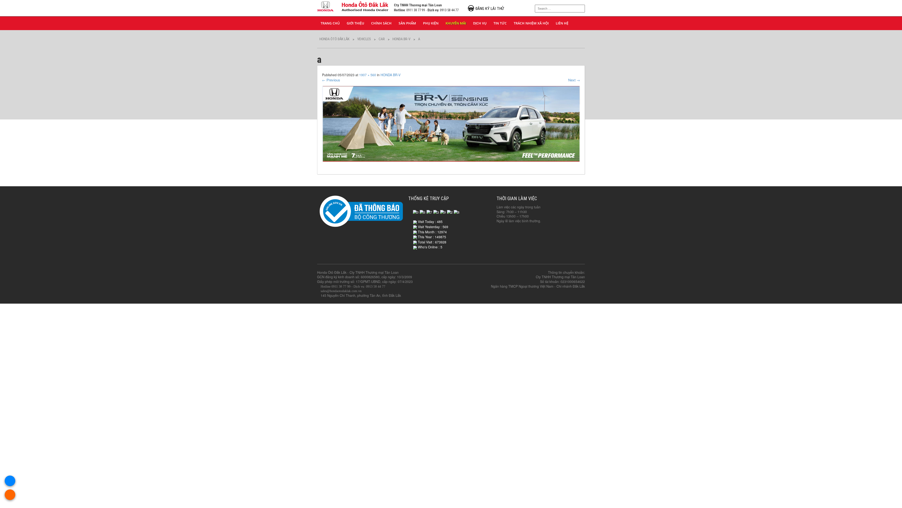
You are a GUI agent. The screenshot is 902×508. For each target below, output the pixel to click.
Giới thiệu (355, 23)
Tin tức (500, 23)
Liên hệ (562, 23)
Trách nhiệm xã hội (531, 23)
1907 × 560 (367, 74)
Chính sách (381, 23)
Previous (331, 79)
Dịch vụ (479, 23)
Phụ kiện (431, 23)
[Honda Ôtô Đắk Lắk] (353, 5)
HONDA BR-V (390, 74)
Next (574, 79)
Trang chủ (330, 23)
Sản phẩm (407, 23)
